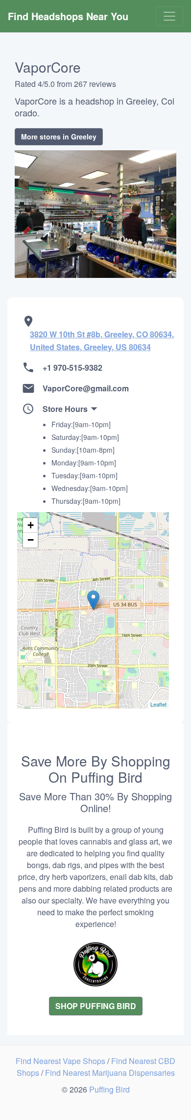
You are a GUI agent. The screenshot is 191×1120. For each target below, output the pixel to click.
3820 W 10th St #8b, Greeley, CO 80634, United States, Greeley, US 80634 (102, 340)
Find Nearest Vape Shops (61, 1060)
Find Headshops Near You (68, 16)
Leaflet (158, 704)
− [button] (30, 540)
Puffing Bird (109, 1089)
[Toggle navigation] (169, 16)
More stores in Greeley (58, 136)
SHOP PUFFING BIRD (95, 1005)
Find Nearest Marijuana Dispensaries (110, 1072)
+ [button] (30, 525)
